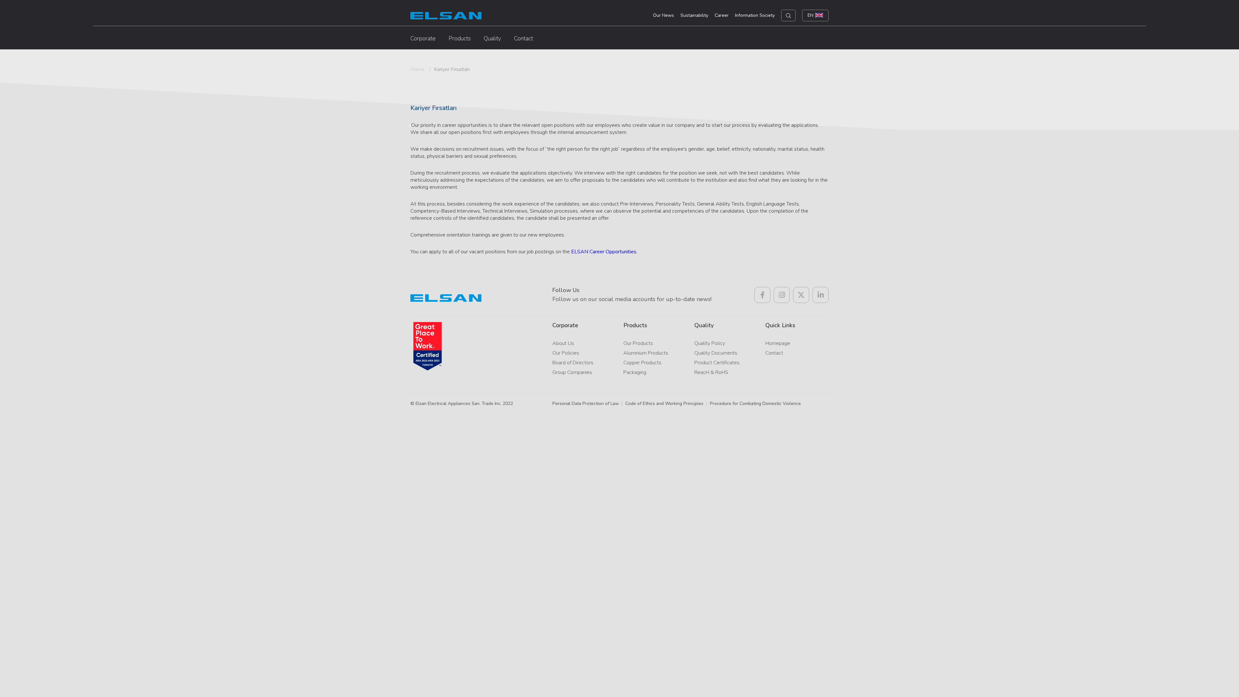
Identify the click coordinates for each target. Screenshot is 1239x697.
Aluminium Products (645, 353)
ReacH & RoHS (711, 372)
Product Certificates (717, 362)
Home (417, 69)
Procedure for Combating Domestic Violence (755, 403)
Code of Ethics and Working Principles (664, 403)
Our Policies (565, 353)
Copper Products (642, 362)
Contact (523, 38)
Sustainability (694, 15)
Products (459, 38)
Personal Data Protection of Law (585, 403)
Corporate (423, 38)
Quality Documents (715, 353)
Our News (663, 15)
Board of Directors (572, 362)
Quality (492, 38)
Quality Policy (709, 343)
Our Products (638, 343)
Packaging (634, 372)
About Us (563, 343)
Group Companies (572, 372)
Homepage (777, 343)
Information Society (755, 15)
